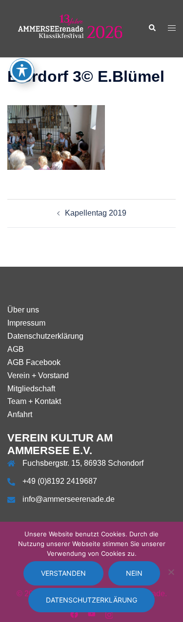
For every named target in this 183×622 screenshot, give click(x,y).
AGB (15, 349)
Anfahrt (19, 414)
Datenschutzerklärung (45, 336)
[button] (152, 28)
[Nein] (171, 572)
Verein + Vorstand (38, 375)
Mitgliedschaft (31, 388)
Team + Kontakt (34, 401)
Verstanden (63, 573)
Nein (134, 573)
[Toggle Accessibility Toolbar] (22, 70)
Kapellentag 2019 (95, 213)
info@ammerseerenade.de (68, 499)
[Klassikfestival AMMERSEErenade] (70, 28)
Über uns (23, 310)
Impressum (26, 323)
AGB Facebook (34, 362)
